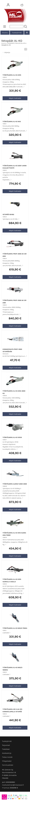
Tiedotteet (6, 749)
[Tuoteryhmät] (4, 27)
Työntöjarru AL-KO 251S (12, 75)
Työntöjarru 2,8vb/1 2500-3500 (15, 484)
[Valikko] (27, 33)
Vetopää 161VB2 (8, 214)
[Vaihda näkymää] (25, 50)
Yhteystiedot (6, 761)
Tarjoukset (6, 745)
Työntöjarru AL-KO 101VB (12, 437)
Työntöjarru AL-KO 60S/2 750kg (15, 628)
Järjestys (7, 52)
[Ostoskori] (21, 5)
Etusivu (5, 33)
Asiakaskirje (6, 753)
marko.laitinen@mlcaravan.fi (13, 785)
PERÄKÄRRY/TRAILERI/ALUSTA (16, 43)
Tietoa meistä (7, 757)
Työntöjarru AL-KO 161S (12, 121)
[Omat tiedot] (8, 5)
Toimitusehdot (7, 765)
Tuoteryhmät (17, 33)
